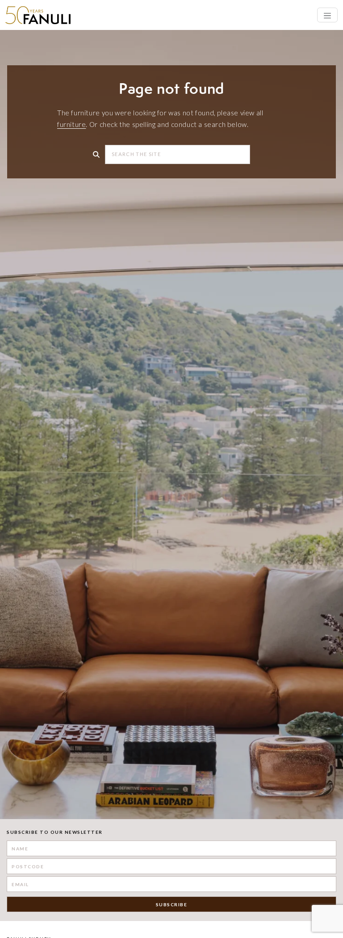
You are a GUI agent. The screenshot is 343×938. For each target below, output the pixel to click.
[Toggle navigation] (327, 15)
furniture (71, 124)
